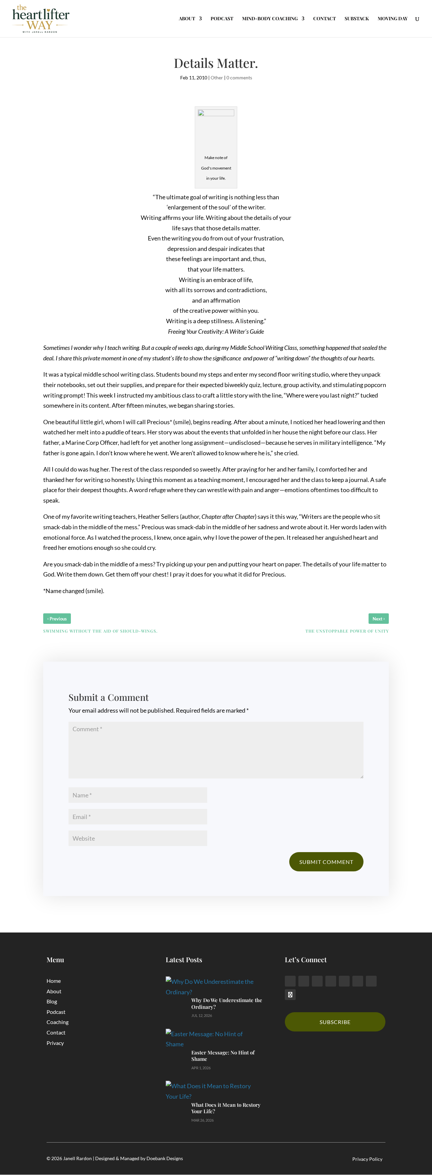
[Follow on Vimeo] (357, 981)
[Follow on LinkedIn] (317, 981)
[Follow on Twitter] (303, 981)
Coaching (58, 1022)
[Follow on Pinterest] (344, 981)
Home (54, 980)
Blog (52, 1001)
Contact (56, 1032)
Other (217, 77)
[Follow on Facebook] (290, 981)
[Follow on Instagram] (330, 981)
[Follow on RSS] (290, 994)
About (54, 991)
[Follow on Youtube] (371, 981)
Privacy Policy (367, 1159)
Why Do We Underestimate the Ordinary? (226, 1003)
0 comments (239, 77)
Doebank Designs (164, 1158)
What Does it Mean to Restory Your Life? (226, 1108)
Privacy (55, 1043)
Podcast (56, 1011)
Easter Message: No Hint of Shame (222, 1056)
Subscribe (335, 1022)
